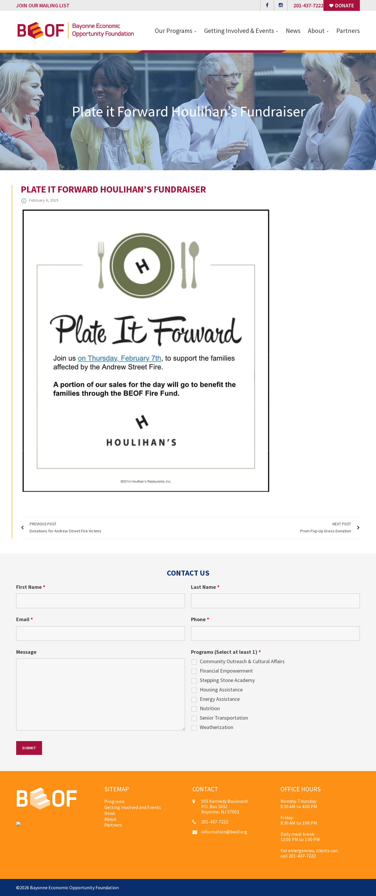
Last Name (205, 587)
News (109, 813)
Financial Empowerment (226, 671)
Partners (113, 825)
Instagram (280, 5)
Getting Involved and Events (132, 807)
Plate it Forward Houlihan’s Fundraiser (113, 189)
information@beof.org (224, 832)
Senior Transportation (224, 718)
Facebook (267, 5)
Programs (114, 801)
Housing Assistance (221, 690)
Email (24, 619)
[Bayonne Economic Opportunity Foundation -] (75, 29)
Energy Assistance (220, 699)
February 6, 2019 (43, 200)
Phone (200, 619)
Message (26, 652)
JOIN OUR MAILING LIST (43, 5)
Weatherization (216, 727)
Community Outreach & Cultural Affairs (242, 661)
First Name (30, 587)
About (110, 819)
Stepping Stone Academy (227, 680)
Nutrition (210, 708)
